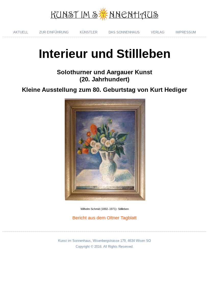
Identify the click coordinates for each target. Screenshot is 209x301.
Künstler (88, 32)
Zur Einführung (54, 32)
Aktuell (20, 32)
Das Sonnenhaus (124, 32)
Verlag (157, 32)
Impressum (186, 32)
